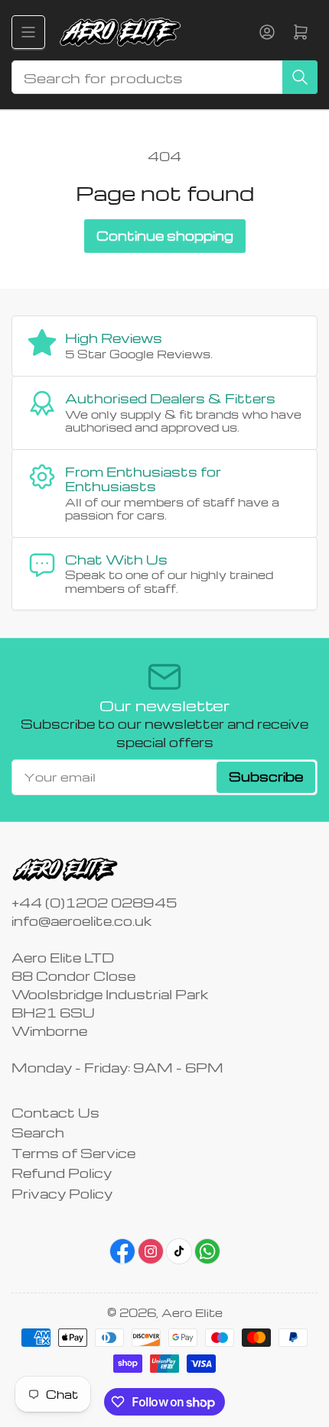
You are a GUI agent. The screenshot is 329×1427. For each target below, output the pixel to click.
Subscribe (266, 777)
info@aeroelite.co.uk (81, 921)
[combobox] (164, 77)
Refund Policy (61, 1173)
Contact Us (55, 1113)
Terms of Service (73, 1153)
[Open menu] (28, 32)
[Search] (300, 77)
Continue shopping (164, 236)
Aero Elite (192, 1312)
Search (37, 1132)
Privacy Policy (61, 1194)
